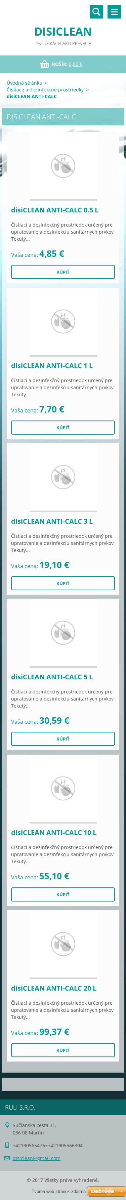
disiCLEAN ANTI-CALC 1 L (52, 365)
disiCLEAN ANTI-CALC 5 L (52, 676)
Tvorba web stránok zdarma (59, 1191)
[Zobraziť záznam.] (63, 166)
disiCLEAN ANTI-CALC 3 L (52, 521)
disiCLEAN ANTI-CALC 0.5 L (54, 209)
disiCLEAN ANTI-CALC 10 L (53, 832)
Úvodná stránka (24, 83)
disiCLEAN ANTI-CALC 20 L (53, 988)
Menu (114, 11)
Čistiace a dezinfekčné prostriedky (45, 89)
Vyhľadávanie (96, 11)
